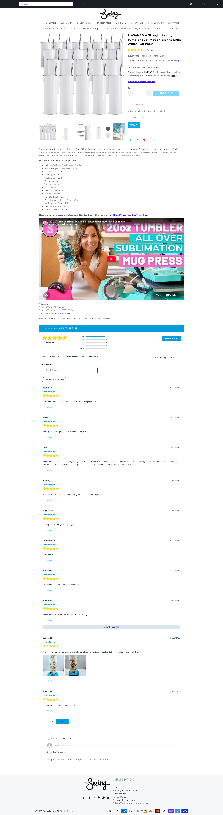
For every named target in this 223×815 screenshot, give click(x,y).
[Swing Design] (110, 14)
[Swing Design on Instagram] (94, 798)
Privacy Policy (119, 797)
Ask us (156, 67)
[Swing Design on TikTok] (103, 798)
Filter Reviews (47, 365)
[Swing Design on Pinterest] (99, 798)
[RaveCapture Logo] (69, 328)
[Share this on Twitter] (130, 140)
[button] (83, 4)
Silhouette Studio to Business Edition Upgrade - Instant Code (70, 809)
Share (49, 407)
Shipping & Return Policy (125, 790)
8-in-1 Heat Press (140, 215)
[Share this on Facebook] (137, 140)
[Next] (123, 76)
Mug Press (65, 313)
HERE (91, 318)
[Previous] (41, 76)
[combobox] (46, 4)
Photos (93, 356)
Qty (129, 88)
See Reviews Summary (55, 380)
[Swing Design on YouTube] (108, 798)
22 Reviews (148, 50)
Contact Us (118, 787)
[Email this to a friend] (151, 140)
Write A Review (171, 339)
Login (196, 4)
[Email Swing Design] (85, 798)
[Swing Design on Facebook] (90, 798)
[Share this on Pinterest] (144, 140)
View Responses (111, 627)
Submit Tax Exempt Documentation (130, 803)
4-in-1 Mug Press (116, 215)
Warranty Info (119, 794)
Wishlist (206, 4)
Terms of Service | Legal (124, 800)
